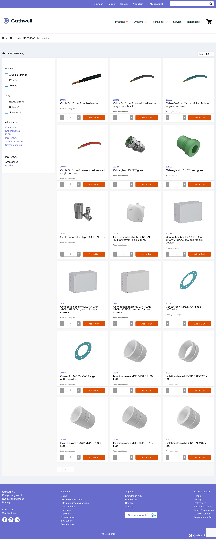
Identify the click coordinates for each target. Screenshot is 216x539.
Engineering (14, 29)
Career (124, 4)
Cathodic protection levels (158, 38)
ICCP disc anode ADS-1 (88, 59)
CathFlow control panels (88, 50)
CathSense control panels (89, 55)
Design (129, 503)
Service (129, 506)
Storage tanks (14, 59)
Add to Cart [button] (94, 117)
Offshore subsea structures (75, 503)
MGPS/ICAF (11, 138)
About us (138, 4)
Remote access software (158, 63)
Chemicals (10, 127)
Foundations (13, 67)
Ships (10, 33)
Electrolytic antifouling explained (161, 59)
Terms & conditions (204, 510)
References (200, 503)
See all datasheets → (87, 67)
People (111, 4)
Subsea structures (16, 42)
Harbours (11, 50)
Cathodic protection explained (160, 33)
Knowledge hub (154, 29)
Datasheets (83, 29)
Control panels (12, 131)
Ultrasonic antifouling (17, 79)
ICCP (79, 76)
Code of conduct (202, 513)
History (197, 499)
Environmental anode (87, 46)
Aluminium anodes (86, 33)
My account (156, 4)
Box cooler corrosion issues (159, 55)
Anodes (9, 165)
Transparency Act (203, 517)
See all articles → (154, 67)
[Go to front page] (17, 20)
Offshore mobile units (17, 38)
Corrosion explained (156, 46)
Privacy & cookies (203, 506)
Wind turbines (13, 46)
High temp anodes (85, 42)
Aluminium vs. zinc (155, 42)
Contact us (7, 509)
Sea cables (12, 63)
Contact (98, 4)
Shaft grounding (13, 145)
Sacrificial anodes (85, 80)
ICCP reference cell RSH (89, 63)
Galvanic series (153, 50)
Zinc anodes (83, 38)
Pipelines (11, 55)
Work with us (9, 513)
